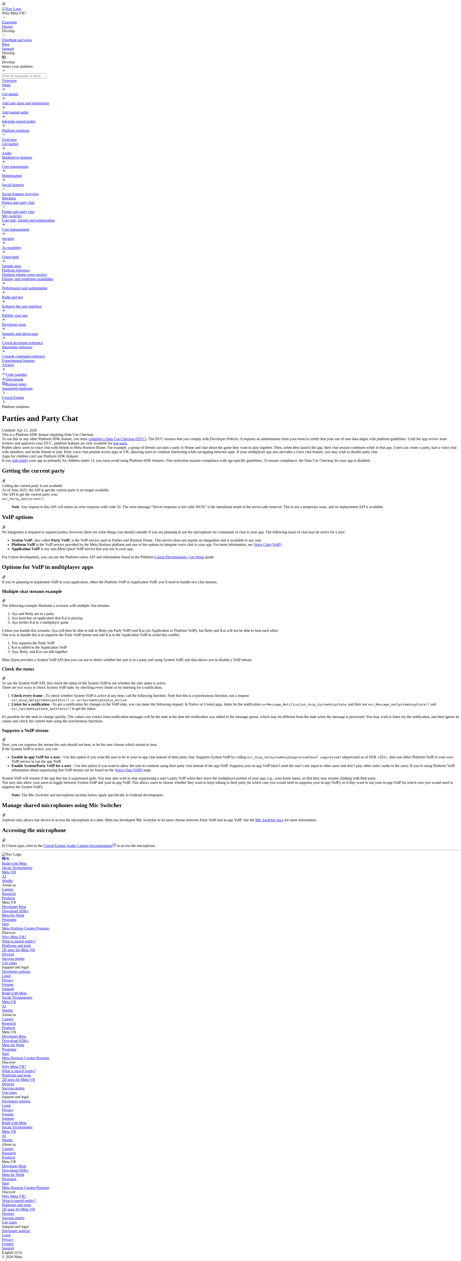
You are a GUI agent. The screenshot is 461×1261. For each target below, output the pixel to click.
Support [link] (8, 989)
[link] (11, 9)
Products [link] (8, 898)
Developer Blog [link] (14, 907)
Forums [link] (7, 984)
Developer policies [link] (16, 971)
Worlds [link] (7, 881)
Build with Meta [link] (14, 863)
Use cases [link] (9, 963)
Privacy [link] (7, 980)
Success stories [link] (13, 958)
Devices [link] (8, 954)
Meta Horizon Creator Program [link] (25, 928)
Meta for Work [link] (13, 915)
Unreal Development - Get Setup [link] (179, 557)
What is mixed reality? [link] (19, 941)
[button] (230, 4)
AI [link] (4, 876)
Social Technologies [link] (17, 868)
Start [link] (5, 924)
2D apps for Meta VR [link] (18, 950)
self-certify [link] (20, 460)
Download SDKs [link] (15, 911)
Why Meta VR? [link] (14, 937)
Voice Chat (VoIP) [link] (267, 544)
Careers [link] (7, 889)
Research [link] (9, 894)
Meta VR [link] (9, 872)
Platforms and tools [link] (16, 946)
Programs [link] (9, 920)
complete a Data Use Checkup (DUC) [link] (117, 439)
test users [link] (120, 443)
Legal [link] (6, 976)
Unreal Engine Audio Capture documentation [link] (77, 846)
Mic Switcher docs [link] (269, 820)
